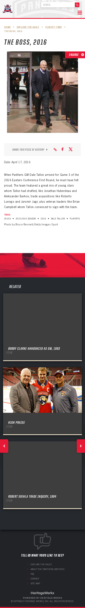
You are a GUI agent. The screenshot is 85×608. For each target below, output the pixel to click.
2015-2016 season (26, 218)
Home (7, 27)
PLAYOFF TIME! (53, 27)
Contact (35, 578)
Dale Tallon (58, 218)
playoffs (75, 218)
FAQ (32, 573)
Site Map (35, 583)
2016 (43, 218)
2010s (7, 218)
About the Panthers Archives (47, 569)
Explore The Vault (28, 27)
